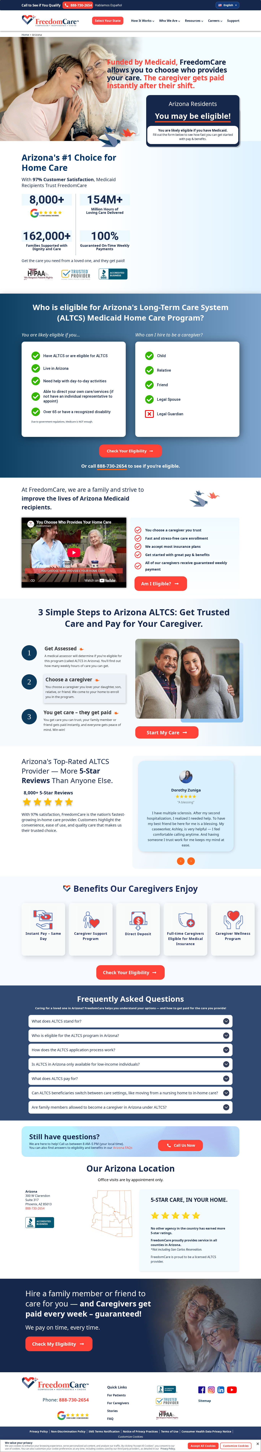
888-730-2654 (35, 1208)
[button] (181, 861)
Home (25, 35)
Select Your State (108, 21)
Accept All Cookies (203, 1446)
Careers (214, 21)
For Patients (116, 1395)
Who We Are (168, 21)
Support (233, 21)
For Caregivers (118, 1403)
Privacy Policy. (167, 1448)
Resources (192, 21)
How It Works (141, 21)
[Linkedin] (220, 1389)
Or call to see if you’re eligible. (130, 466)
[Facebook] (201, 1389)
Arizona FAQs (122, 1148)
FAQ (110, 1419)
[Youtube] (232, 1389)
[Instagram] (211, 1389)
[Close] (257, 1444)
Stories (112, 1411)
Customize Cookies (130, 1436)
